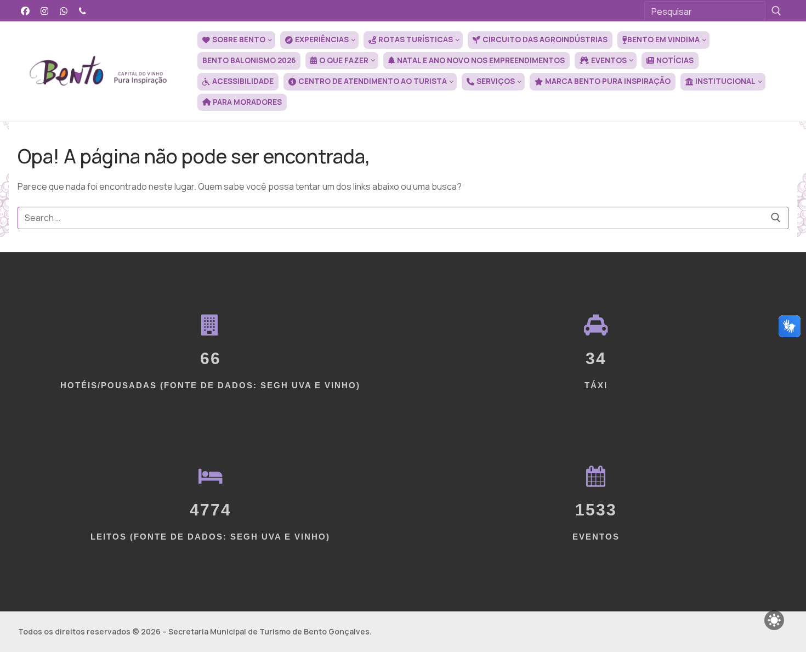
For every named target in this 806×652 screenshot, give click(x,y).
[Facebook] (25, 11)
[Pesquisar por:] (403, 218)
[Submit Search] (776, 10)
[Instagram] (45, 11)
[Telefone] (82, 11)
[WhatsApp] (64, 11)
